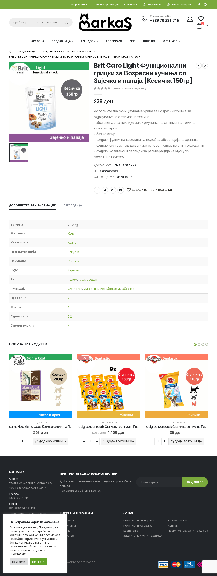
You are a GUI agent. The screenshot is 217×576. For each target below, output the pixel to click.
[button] (195, 344)
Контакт (149, 41)
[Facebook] (199, 4)
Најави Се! (154, 4)
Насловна (36, 41)
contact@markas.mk (22, 508)
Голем (72, 280)
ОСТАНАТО (170, 41)
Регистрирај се (181, 4)
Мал (82, 280)
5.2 (70, 316)
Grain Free (75, 289)
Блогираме (114, 41)
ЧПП (133, 41)
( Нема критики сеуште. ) (129, 88)
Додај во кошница (52, 441)
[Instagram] (205, 4)
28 (69, 298)
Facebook (97, 190)
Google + (113, 190)
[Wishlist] (201, 18)
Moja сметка (68, 520)
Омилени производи (106, 4)
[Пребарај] (66, 22)
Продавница (61, 41)
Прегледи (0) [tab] (73, 205)
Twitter (105, 190)
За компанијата (178, 520)
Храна (72, 243)
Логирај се (67, 536)
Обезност (129, 289)
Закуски (73, 252)
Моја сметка (79, 4)
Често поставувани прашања (188, 530)
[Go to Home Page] (10, 51)
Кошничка (130, 4)
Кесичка (74, 261)
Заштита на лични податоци (142, 536)
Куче (71, 233)
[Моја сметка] (190, 18)
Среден (92, 280)
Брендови (88, 41)
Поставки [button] (18, 562)
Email (120, 190)
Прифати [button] (38, 562)
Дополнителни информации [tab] (32, 205)
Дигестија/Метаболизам (102, 289)
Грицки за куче (120, 177)
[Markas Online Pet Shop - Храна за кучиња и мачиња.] (105, 22)
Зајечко (73, 270)
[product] (108, 386)
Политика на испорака (138, 520)
